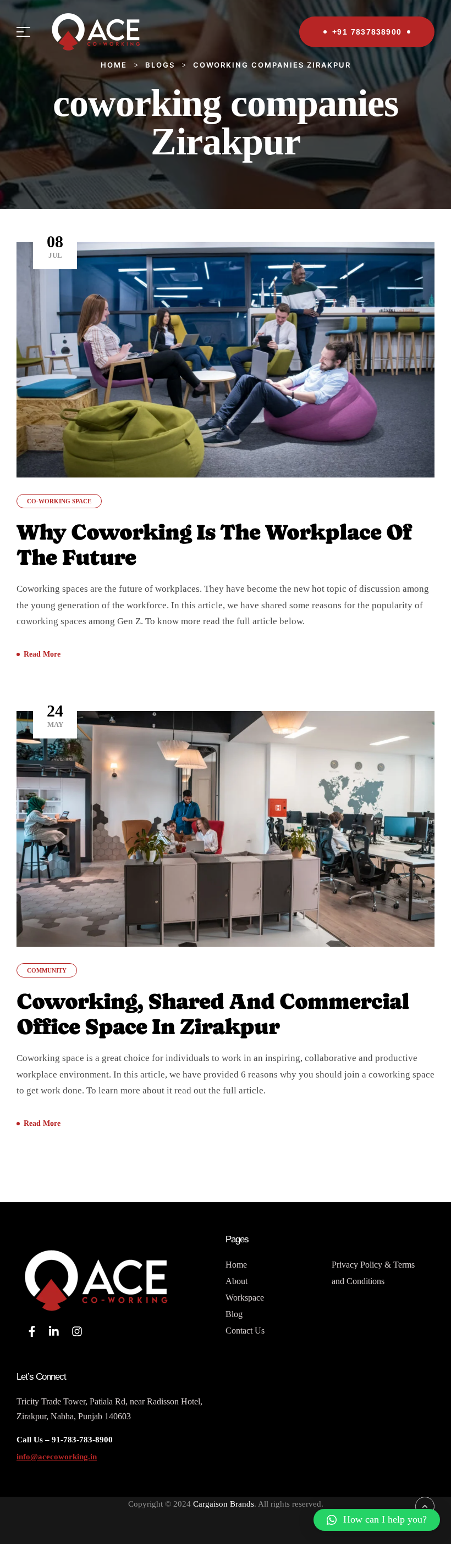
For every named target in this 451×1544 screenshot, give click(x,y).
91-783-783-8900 (81, 1439)
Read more (42, 654)
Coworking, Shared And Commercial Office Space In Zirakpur (212, 1013)
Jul (55, 245)
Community (47, 970)
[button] (377, 1520)
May (55, 715)
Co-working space (59, 501)
